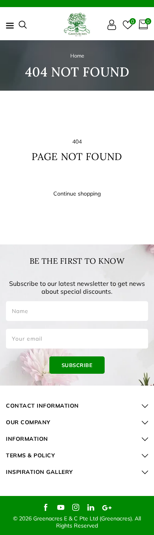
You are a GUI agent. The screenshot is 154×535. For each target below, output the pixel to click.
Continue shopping (77, 193)
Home (77, 55)
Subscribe (77, 365)
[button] (23, 25)
